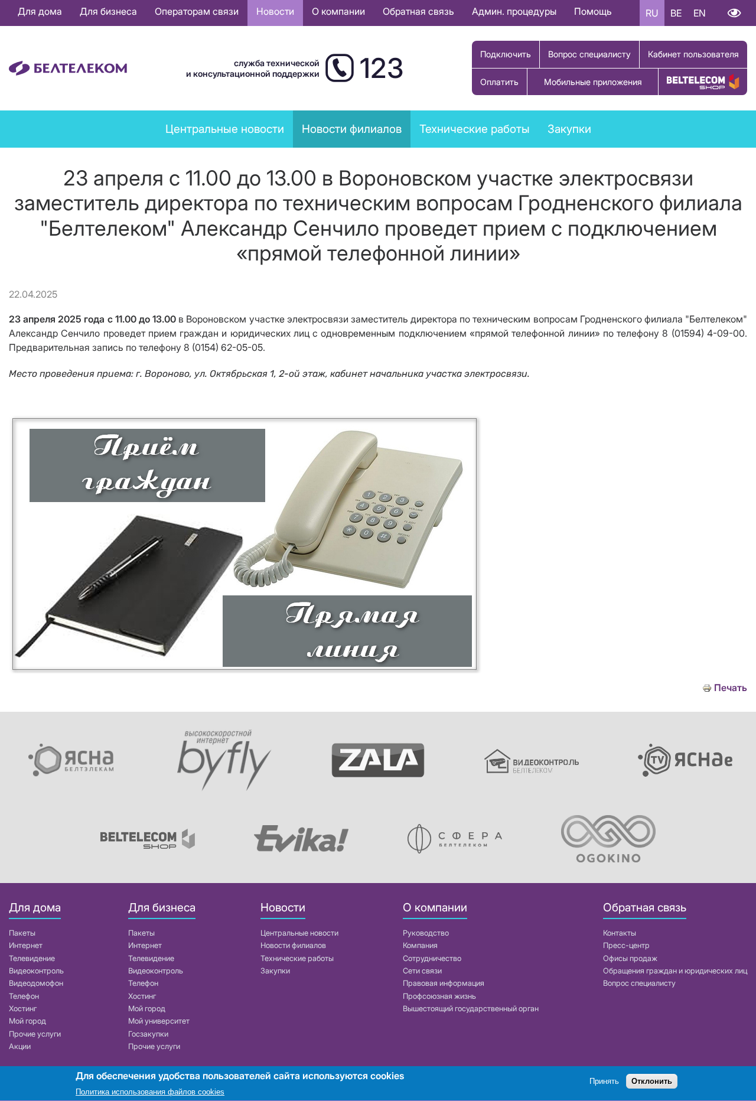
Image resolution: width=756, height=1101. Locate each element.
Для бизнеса (108, 11)
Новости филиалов (293, 945)
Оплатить (499, 82)
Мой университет (159, 1021)
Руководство (426, 933)
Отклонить (651, 1081)
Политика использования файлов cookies (150, 1091)
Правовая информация (443, 983)
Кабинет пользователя (693, 54)
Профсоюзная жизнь (439, 996)
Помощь (593, 11)
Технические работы (474, 129)
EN (699, 13)
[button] (245, 670)
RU (652, 13)
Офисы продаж (630, 958)
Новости (275, 11)
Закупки (569, 129)
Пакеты (22, 933)
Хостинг (23, 1008)
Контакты (619, 933)
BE (676, 13)
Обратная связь (418, 11)
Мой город (27, 1021)
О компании (338, 11)
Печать (730, 687)
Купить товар (702, 82)
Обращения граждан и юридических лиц (675, 970)
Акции (20, 1046)
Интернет (26, 945)
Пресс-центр (626, 945)
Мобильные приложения (593, 82)
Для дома (40, 11)
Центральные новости (224, 129)
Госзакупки (148, 1034)
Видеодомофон (36, 983)
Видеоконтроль (36, 970)
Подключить (505, 54)
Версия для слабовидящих (734, 13)
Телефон (24, 996)
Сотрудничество (432, 958)
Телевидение (32, 958)
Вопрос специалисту (589, 54)
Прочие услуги (35, 1034)
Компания (420, 945)
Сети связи (422, 970)
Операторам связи (197, 11)
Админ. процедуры (514, 11)
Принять (604, 1081)
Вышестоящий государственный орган (471, 1008)
